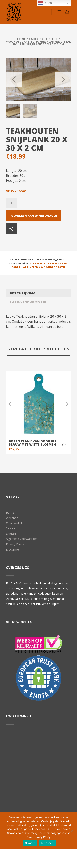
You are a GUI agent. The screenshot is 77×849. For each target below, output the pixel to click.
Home (21, 39)
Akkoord (29, 843)
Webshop (12, 518)
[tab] (38, 293)
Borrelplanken (47, 41)
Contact (11, 534)
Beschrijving (23, 293)
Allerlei (36, 263)
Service (10, 528)
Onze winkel (14, 523)
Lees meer (47, 843)
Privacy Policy (15, 544)
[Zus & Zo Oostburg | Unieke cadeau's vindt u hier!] (14, 11)
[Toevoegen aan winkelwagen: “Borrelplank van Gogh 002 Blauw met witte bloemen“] (64, 445)
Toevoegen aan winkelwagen (33, 216)
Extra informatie (28, 301)
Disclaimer (13, 549)
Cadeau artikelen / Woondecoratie (33, 40)
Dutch (47, 3)
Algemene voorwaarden (21, 539)
